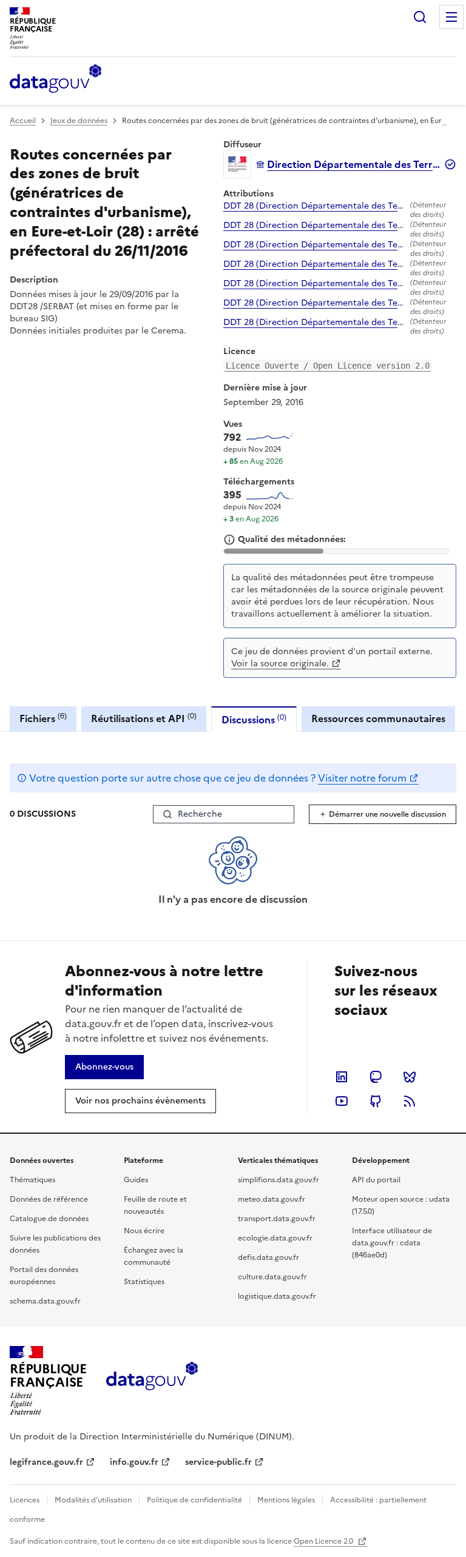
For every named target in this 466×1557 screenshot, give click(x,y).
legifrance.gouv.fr (46, 1462)
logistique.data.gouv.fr (277, 1296)
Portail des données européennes (44, 1275)
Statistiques (144, 1281)
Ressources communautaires (378, 718)
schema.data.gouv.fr (45, 1301)
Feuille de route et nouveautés (155, 1205)
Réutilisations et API (144, 718)
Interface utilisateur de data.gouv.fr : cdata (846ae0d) (392, 1243)
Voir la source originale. (280, 663)
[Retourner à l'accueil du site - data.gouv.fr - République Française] (152, 1380)
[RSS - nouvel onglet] (409, 1101)
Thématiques (32, 1179)
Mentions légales (286, 1500)
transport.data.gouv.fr (277, 1218)
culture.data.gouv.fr (272, 1276)
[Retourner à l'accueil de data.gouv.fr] (55, 79)
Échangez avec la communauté (153, 1256)
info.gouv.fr (134, 1462)
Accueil (23, 120)
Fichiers (43, 718)
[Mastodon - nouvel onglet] (375, 1077)
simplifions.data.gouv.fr (278, 1179)
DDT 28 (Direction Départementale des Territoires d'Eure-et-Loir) (314, 206)
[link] (104, 1067)
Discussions (253, 719)
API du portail (376, 1179)
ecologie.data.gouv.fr (275, 1238)
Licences (24, 1500)
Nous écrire (144, 1230)
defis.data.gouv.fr (268, 1257)
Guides (136, 1179)
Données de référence (49, 1199)
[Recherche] (420, 17)
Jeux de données (78, 120)
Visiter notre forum (362, 778)
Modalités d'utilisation (93, 1500)
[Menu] (451, 17)
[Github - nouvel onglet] (375, 1101)
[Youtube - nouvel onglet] (341, 1101)
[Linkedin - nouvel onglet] (341, 1077)
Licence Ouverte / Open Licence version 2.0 (328, 365)
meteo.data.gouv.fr (271, 1199)
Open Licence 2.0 (324, 1541)
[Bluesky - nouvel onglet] (409, 1077)
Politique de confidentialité (194, 1500)
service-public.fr (218, 1462)
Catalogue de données (49, 1218)
